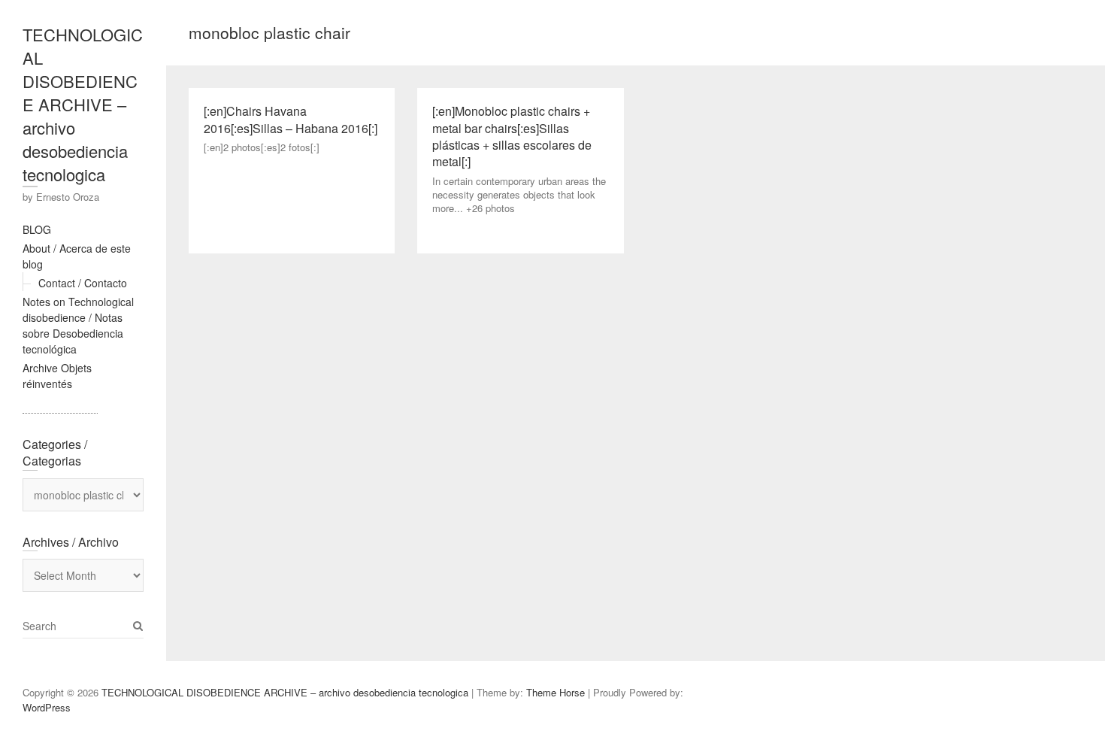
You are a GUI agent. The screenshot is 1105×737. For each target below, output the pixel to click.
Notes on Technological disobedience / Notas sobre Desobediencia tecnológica (78, 325)
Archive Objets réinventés (57, 375)
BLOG (37, 229)
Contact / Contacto (82, 282)
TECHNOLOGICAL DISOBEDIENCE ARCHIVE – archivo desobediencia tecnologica (83, 104)
